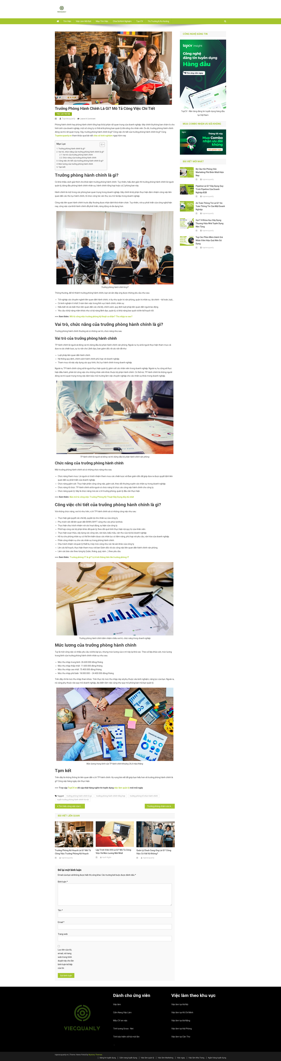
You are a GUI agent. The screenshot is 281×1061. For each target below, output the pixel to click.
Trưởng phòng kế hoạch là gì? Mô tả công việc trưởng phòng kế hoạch (73, 852)
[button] (100, 144)
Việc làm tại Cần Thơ (180, 1036)
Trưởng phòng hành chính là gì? (71, 148)
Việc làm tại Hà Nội (179, 1004)
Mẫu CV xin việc (120, 1020)
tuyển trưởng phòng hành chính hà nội (73, 799)
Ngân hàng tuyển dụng (217, 1058)
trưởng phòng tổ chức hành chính (144, 796)
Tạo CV (139, 21)
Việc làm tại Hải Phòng (181, 1028)
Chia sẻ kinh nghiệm (122, 21)
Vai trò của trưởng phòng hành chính (78, 155)
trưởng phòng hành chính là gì (79, 796)
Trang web (63, 934)
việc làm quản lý (122, 788)
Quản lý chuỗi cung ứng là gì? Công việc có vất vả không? (153, 852)
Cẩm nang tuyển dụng (128, 1058)
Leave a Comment (87, 119)
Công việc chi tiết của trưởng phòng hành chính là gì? (80, 161)
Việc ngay (181, 1058)
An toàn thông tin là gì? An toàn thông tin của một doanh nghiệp (210, 206)
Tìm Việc (67, 21)
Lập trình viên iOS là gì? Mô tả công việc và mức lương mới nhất (113, 851)
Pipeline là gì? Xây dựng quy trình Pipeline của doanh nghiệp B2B (209, 189)
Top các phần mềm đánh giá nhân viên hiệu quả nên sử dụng (209, 240)
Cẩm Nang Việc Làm (122, 1012)
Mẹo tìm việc (102, 21)
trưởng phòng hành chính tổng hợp (110, 796)
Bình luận (63, 882)
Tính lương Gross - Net (123, 1028)
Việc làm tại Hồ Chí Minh (182, 1012)
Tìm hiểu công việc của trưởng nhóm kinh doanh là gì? (72, 806)
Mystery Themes (95, 1055)
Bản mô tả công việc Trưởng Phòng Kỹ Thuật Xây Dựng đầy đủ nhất (102, 497)
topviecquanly (68, 118)
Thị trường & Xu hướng (158, 21)
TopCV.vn (72, 788)
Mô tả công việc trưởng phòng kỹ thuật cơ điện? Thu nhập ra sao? (101, 316)
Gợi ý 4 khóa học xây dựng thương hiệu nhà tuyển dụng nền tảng (209, 223)
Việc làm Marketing (165, 1058)
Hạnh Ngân (106, 857)
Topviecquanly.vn (63, 135)
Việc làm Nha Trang (196, 1058)
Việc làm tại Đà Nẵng (180, 1020)
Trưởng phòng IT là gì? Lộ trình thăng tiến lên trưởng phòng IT (99, 557)
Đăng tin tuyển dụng (108, 1058)
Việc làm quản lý (147, 1058)
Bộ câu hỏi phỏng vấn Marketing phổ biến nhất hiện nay (210, 172)
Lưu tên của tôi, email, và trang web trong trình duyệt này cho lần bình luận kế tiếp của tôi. (66, 959)
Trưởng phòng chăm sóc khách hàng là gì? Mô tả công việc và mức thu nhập (161, 806)
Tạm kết (61, 167)
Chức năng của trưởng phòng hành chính (79, 158)
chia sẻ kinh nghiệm (103, 135)
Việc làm (117, 1004)
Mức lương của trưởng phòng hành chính (75, 164)
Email (61, 922)
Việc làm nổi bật (83, 21)
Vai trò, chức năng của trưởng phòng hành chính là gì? (81, 152)
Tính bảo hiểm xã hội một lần (126, 1036)
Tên (60, 910)
